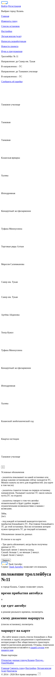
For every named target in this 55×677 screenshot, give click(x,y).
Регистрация (14, 6)
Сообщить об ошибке (12, 81)
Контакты (12, 671)
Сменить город (17, 668)
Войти (4, 6)
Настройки (30, 668)
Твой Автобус (16, 567)
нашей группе (37, 647)
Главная (5, 668)
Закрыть (6, 560)
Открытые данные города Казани (18, 660)
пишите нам (7, 650)
